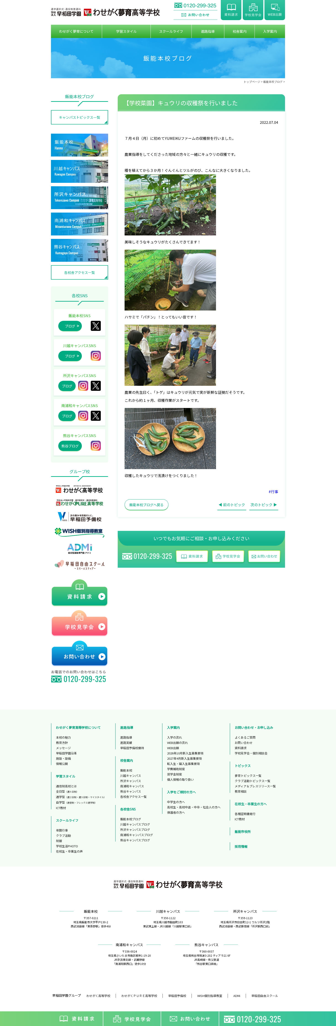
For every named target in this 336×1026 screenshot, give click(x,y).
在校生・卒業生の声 (69, 851)
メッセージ (63, 748)
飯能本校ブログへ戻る (146, 504)
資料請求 (231, 10)
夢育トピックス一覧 (248, 775)
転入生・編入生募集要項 (183, 763)
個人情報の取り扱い (180, 779)
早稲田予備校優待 (132, 748)
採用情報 (241, 846)
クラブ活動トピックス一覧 (252, 781)
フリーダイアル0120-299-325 (253, 1018)
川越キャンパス (130, 775)
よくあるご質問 (245, 737)
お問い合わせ (195, 15)
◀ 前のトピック (232, 504)
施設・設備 (63, 758)
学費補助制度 (176, 769)
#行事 (273, 491)
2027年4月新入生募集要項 (184, 758)
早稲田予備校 (177, 996)
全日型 (67, 791)
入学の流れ (174, 737)
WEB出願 (274, 10)
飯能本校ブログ (273, 82)
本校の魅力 (63, 737)
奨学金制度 (174, 774)
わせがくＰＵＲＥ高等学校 (139, 996)
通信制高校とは (66, 786)
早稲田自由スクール (264, 996)
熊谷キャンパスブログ (135, 840)
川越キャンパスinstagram (96, 356)
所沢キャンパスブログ (135, 829)
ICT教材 (61, 808)
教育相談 (241, 791)
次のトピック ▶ (264, 504)
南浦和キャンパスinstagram (83, 416)
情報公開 (62, 763)
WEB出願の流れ (177, 742)
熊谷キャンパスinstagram (96, 446)
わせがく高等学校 (98, 996)
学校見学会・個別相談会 (251, 753)
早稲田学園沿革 (66, 753)
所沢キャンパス (96, 386)
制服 (59, 841)
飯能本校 (126, 770)
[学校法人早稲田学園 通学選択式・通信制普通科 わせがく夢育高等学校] (105, 12)
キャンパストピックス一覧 (79, 117)
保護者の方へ (176, 812)
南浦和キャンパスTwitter (96, 416)
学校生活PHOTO (67, 846)
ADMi (236, 996)
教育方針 (62, 742)
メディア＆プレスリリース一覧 (255, 786)
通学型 (81, 797)
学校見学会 (253, 10)
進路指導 (126, 737)
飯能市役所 (243, 831)
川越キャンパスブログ (135, 824)
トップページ (252, 82)
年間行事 (62, 830)
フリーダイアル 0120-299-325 (195, 6)
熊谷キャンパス (130, 791)
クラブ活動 (63, 835)
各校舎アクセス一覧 (79, 272)
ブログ (70, 326)
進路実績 (126, 742)
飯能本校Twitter (96, 326)
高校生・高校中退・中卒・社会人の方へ (194, 807)
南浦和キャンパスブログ (136, 835)
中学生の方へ (176, 802)
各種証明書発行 (245, 814)
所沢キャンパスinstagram (83, 386)
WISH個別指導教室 (209, 996)
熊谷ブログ (70, 445)
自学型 (76, 802)
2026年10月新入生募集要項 (185, 753)
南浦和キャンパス (132, 786)
